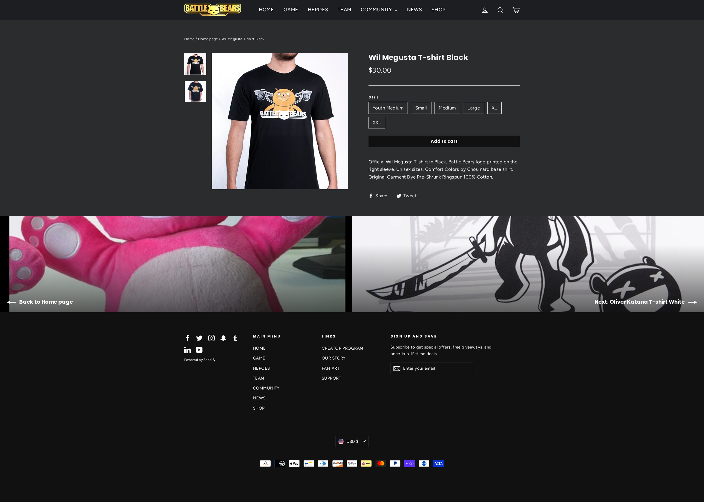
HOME (266, 10)
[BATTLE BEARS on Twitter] (199, 338)
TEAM (344, 10)
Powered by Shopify (199, 360)
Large (474, 108)
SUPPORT (331, 378)
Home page (208, 39)
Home (189, 39)
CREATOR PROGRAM (342, 348)
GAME (291, 10)
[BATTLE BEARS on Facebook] (187, 338)
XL (494, 108)
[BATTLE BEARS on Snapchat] (223, 338)
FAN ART (330, 368)
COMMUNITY (377, 10)
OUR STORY (334, 358)
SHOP (438, 10)
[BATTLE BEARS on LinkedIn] (187, 349)
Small (421, 108)
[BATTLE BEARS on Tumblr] (235, 338)
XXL (377, 122)
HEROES (318, 10)
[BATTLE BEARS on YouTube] (199, 349)
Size (374, 97)
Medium (447, 108)
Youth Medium (388, 108)
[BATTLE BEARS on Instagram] (211, 338)
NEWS (414, 10)
